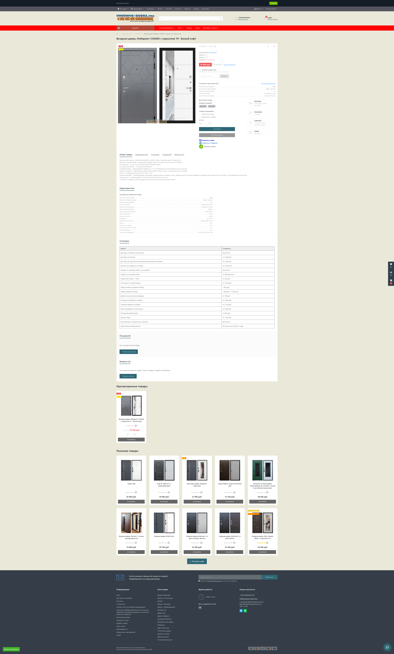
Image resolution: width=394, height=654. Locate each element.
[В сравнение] (143, 397)
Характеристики (141, 154)
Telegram (241, 610)
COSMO (138, 34)
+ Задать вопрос (128, 376)
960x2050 (211, 106)
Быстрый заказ (217, 135)
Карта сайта (120, 626)
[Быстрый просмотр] (143, 400)
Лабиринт (213, 52)
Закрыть (273, 3)
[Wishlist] (268, 46)
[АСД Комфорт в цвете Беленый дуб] (230, 470)
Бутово (159, 601)
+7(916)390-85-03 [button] (247, 595)
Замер (256, 131)
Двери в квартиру (163, 595)
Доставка (257, 101)
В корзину (217, 129)
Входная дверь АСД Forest (164, 536)
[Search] (221, 18)
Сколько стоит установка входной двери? (130, 607)
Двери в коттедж (163, 634)
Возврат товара (122, 623)
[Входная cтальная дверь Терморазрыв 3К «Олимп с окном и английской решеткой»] (262, 470)
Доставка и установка (124, 598)
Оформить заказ (273, 19)
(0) (215, 46)
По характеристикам (164, 640)
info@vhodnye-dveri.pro (249, 599)
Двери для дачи (163, 637)
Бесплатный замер (123, 617)
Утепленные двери (164, 631)
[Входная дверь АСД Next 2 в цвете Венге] (230, 523)
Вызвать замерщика (11, 649)
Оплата (160, 9)
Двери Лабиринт (127, 34)
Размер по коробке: (205, 103)
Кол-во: (201, 120)
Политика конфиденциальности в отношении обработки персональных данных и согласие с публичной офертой (132, 612)
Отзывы (189, 28)
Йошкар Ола (161, 610)
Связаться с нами (122, 620)
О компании (150, 9)
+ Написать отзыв (129, 352)
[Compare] (274, 46)
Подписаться (269, 577)
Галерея (196, 9)
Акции (197, 28)
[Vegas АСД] (131, 470)
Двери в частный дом (165, 598)
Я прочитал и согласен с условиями (218, 581)
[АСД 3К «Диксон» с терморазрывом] (164, 470)
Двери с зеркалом (163, 604)
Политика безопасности (214, 581)
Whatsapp (245, 610)
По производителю (166, 28)
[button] (391, 282)
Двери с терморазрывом (166, 607)
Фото (118, 595)
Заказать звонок (243, 19)
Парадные (161, 625)
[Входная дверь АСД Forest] (164, 523)
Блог (179, 28)
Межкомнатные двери (165, 622)
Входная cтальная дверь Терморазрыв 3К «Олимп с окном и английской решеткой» (262, 486)
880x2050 (203, 106)
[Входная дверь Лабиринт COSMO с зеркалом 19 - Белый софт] (131, 405)
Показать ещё (198, 561)
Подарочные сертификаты (125, 632)
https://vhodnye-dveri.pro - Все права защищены (130, 647)
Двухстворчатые (163, 628)
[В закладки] (143, 394)
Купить (224, 76)
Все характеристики (268, 83)
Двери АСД (161, 613)
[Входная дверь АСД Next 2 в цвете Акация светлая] (197, 523)
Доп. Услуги (205, 9)
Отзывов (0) (167, 154)
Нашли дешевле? (230, 65)
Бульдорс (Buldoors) (164, 619)
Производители (122, 629)
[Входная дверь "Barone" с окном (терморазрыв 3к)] (131, 523)
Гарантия (187, 9)
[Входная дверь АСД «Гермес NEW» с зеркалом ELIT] (262, 523)
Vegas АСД (131, 484)
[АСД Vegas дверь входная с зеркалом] (197, 470)
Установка (169, 9)
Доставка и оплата (210, 28)
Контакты (178, 9)
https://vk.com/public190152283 (200, 607)
